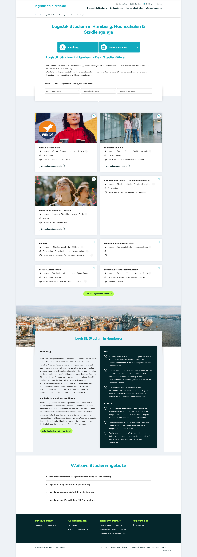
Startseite (38, 15)
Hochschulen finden (134, 8)
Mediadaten (72, 525)
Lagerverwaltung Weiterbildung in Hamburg (69, 484)
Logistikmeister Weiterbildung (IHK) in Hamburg (72, 500)
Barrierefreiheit (153, 547)
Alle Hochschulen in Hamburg (56, 430)
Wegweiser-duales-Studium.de (113, 529)
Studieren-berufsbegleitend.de (112, 533)
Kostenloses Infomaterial (51, 166)
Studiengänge (116, 8)
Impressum (104, 547)
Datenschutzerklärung (119, 547)
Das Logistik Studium (96, 8)
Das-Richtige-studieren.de (111, 525)
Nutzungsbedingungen (137, 547)
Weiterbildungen (153, 8)
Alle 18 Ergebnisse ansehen (98, 293)
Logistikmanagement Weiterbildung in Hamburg (71, 492)
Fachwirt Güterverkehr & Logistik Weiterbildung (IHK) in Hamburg (80, 476)
